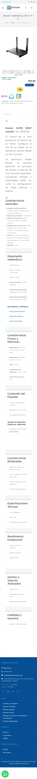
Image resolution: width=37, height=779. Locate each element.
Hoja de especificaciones (17, 311)
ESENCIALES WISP (22, 101)
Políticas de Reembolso (10, 721)
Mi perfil (5, 749)
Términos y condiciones (10, 703)
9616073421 (7, 2)
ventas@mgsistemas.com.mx (13, 675)
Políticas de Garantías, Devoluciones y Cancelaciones (15, 717)
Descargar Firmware (15, 321)
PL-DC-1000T (13, 431)
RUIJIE (9, 79)
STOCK (21, 103)
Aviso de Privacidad (9, 706)
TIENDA (13, 22)
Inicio (6, 22)
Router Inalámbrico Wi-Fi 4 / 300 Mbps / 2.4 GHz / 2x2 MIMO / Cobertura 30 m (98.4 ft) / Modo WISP (18, 73)
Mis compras (7, 752)
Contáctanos (7, 735)
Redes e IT (13, 101)
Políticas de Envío (8, 712)
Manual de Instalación (16, 316)
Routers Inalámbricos (11, 103)
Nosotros (6, 732)
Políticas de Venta (9, 709)
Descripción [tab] (7, 114)
